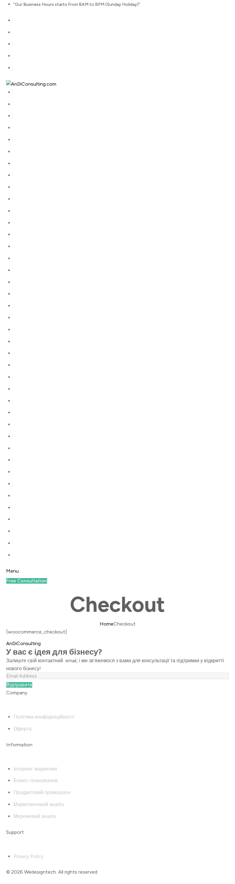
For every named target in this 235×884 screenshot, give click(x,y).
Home (107, 624)
